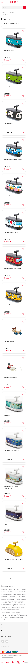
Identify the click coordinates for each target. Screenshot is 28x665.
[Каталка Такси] (14, 294)
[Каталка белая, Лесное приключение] (14, 476)
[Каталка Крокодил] (14, 76)
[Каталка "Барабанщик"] (14, 367)
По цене (14, 27)
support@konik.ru (5, 646)
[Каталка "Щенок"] (14, 331)
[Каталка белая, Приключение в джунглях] (14, 403)
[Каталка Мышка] (14, 40)
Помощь (4, 625)
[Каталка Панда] (14, 113)
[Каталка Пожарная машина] (14, 258)
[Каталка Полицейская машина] (14, 149)
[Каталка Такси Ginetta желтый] (14, 549)
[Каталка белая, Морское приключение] (14, 440)
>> (21, 578)
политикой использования (7, 657)
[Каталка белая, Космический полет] (14, 512)
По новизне (21, 27)
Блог (2, 631)
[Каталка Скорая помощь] (14, 222)
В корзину (23, 60)
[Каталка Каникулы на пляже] (14, 185)
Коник (3, 628)
